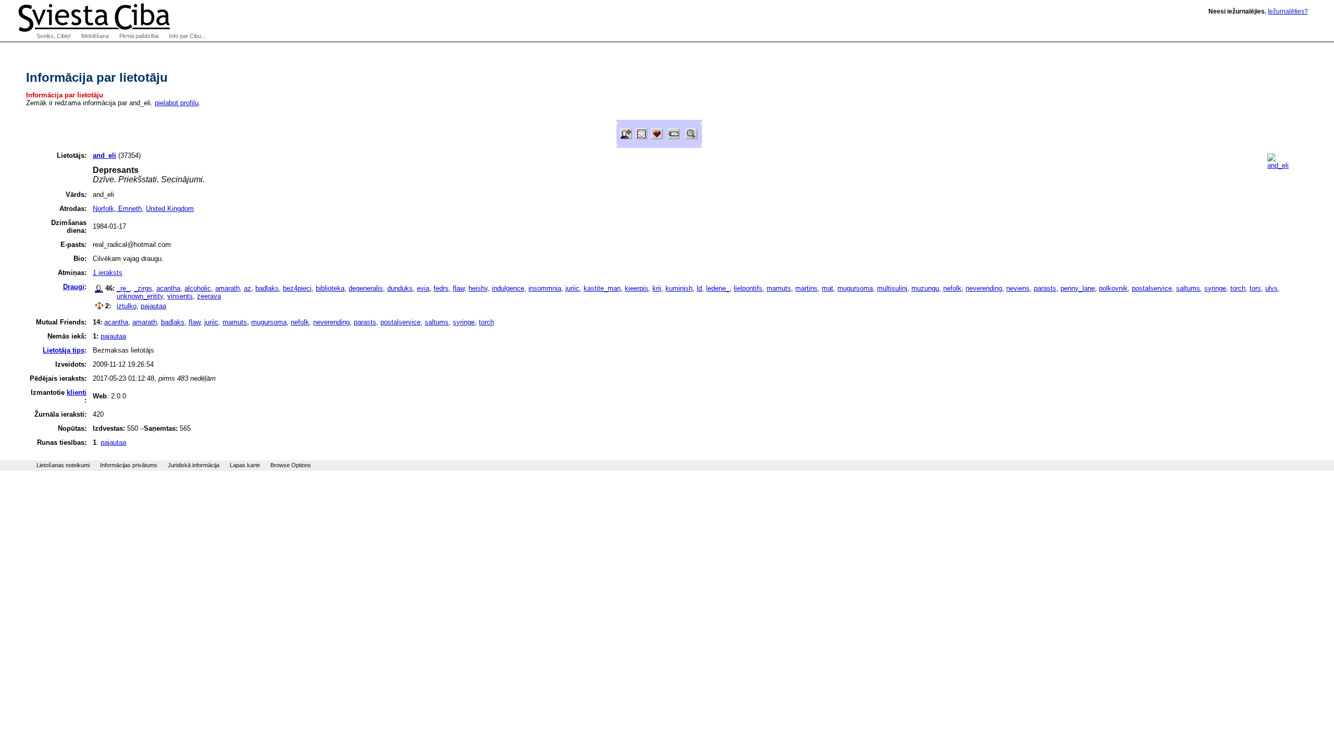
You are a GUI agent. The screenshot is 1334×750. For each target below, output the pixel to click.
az (247, 288)
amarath (227, 288)
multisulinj (892, 288)
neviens (1018, 288)
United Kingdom (170, 209)
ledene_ (718, 288)
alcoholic (197, 288)
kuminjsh (679, 288)
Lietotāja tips (63, 350)
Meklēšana (95, 36)
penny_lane (1077, 288)
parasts (1045, 288)
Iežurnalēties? (1288, 11)
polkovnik (1113, 288)
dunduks (400, 288)
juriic (572, 288)
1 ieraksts (107, 273)
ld (699, 288)
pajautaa (153, 306)
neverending (984, 288)
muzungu (925, 288)
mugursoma (855, 288)
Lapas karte (245, 465)
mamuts (779, 288)
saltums (1188, 288)
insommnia (544, 288)
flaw (458, 288)
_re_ (123, 288)
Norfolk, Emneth (117, 209)
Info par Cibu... (187, 36)
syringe (1215, 288)
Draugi (73, 287)
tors (1255, 288)
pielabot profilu (177, 103)
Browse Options (290, 465)
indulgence (508, 288)
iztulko (127, 306)
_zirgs (143, 288)
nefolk (952, 288)
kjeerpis (636, 288)
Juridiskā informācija (193, 465)
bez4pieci (297, 288)
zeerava (209, 296)
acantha (168, 288)
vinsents (180, 296)
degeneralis (366, 288)
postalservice (1152, 288)
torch (1237, 288)
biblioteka (330, 288)
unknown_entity (140, 296)
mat (827, 288)
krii (656, 288)
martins (806, 288)
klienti (77, 392)
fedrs (441, 288)
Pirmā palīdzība (138, 36)
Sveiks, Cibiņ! (53, 36)
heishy (478, 288)
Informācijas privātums (128, 465)
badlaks (267, 288)
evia (423, 288)
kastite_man (602, 288)
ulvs (1271, 288)
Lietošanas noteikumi (63, 465)
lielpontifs (748, 288)
